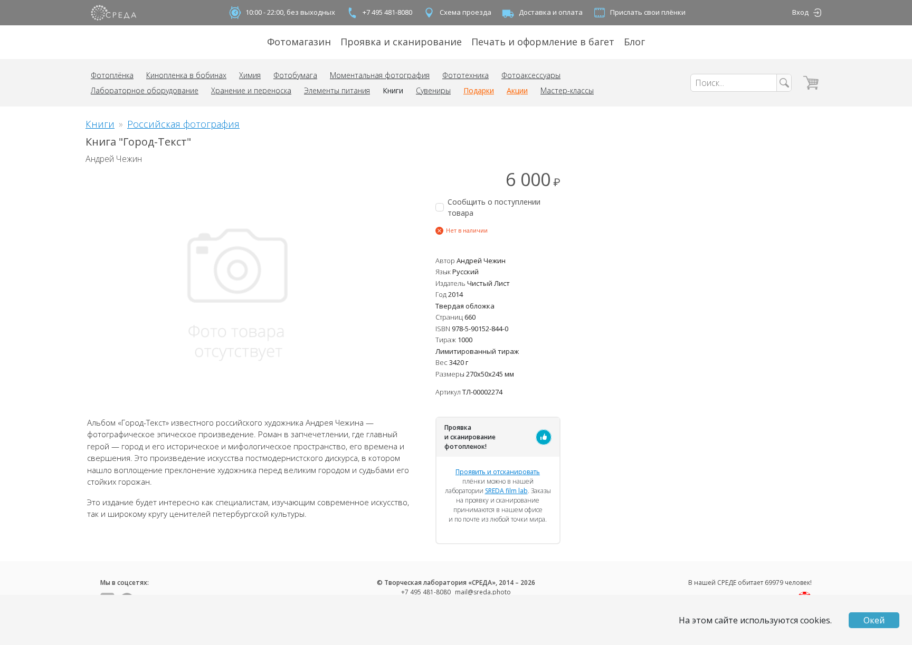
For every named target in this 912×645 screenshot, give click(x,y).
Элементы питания (337, 90)
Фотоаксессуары (530, 75)
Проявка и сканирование (401, 41)
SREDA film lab (506, 490)
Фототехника (465, 75)
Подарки (478, 90)
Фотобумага (295, 75)
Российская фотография (183, 124)
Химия (250, 75)
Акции (517, 90)
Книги (393, 90)
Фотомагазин (299, 41)
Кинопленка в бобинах (186, 75)
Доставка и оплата (551, 12)
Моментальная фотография (380, 75)
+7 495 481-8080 (387, 12)
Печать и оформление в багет (542, 41)
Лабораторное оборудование (144, 90)
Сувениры (433, 90)
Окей (874, 620)
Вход (800, 12)
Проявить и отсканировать (497, 471)
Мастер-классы (567, 90)
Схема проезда (465, 12)
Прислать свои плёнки (648, 12)
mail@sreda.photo (483, 592)
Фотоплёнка (112, 75)
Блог (634, 41)
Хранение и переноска (251, 90)
